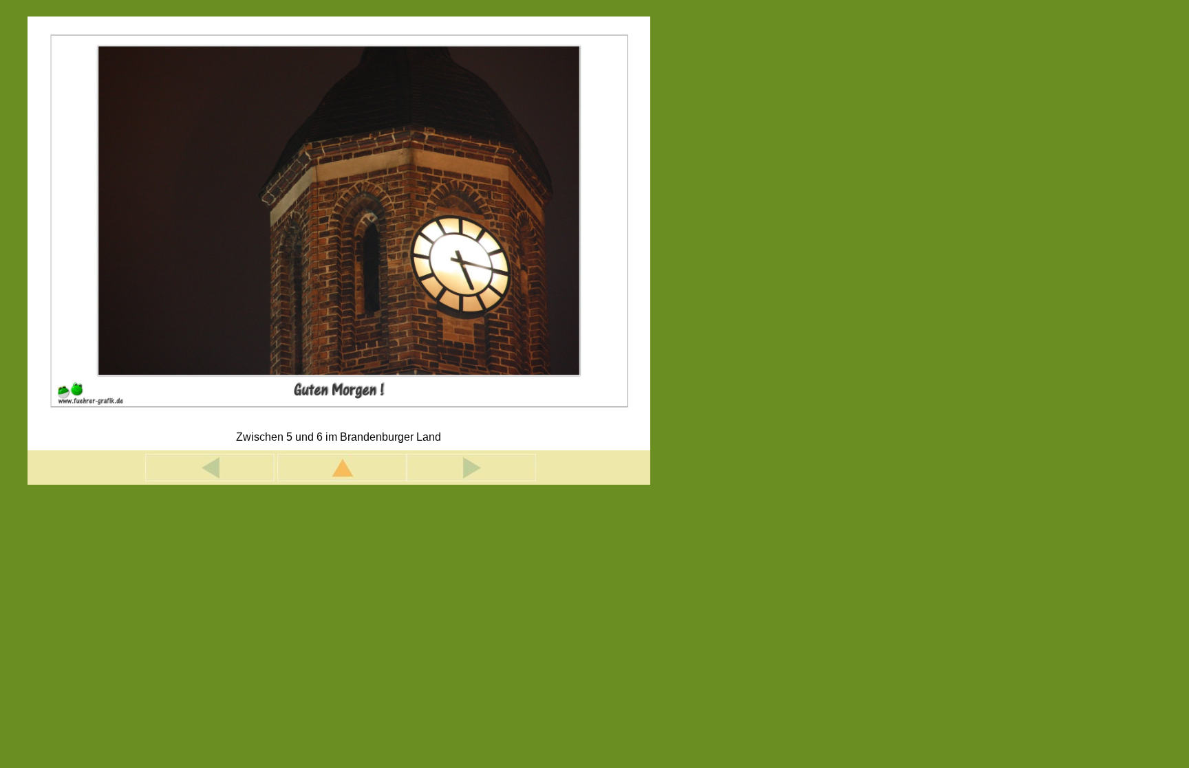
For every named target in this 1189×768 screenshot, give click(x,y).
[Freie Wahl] (471, 477)
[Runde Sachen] (210, 477)
